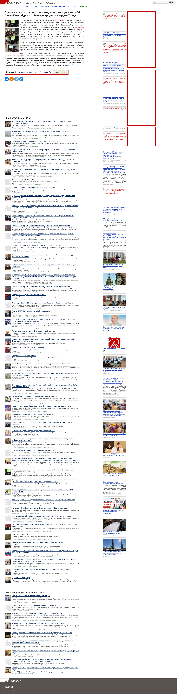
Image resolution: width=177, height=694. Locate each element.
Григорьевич (79, 27)
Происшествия (64, 6)
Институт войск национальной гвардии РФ (33, 72)
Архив (37, 6)
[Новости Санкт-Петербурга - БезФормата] (11, 2)
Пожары (75, 6)
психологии (59, 20)
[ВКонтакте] (7, 79)
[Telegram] (16, 79)
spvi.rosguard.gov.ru (13, 52)
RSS (17, 690)
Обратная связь (9, 686)
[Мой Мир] (21, 79)
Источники (45, 6)
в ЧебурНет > (85, 6)
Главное (29, 6)
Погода (54, 6)
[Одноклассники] (11, 79)
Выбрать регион (9, 687)
